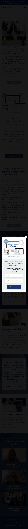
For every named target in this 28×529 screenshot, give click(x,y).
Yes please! (14, 287)
